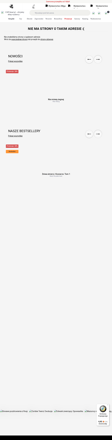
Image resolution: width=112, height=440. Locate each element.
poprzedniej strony (19, 39)
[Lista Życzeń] (100, 13)
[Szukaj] (32, 12)
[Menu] (107, 405)
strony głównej (46, 39)
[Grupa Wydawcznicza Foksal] (13, 13)
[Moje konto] (95, 13)
